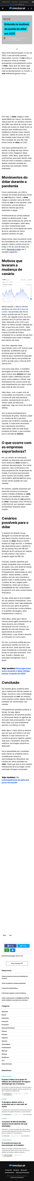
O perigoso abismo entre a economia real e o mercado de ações (14, 1104)
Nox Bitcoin (5, 1057)
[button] (3, 8)
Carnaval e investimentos (10, 988)
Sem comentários (17, 40)
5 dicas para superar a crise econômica (14, 993)
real (10, 935)
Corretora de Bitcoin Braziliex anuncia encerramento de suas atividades (14, 1124)
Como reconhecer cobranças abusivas (14, 983)
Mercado (4, 1051)
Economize (5, 1024)
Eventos (4, 1031)
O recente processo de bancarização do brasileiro (13, 1144)
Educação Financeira (8, 1028)
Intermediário (6, 1044)
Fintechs (4, 1034)
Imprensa (5, 1037)
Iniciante (4, 1041)
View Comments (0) (17, 963)
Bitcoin (4, 1015)
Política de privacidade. (17, 1177)
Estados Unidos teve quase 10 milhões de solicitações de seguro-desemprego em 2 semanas (16, 1081)
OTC (3, 1060)
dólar (4, 935)
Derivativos (5, 1018)
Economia (6, 19)
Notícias (4, 1054)
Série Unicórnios (7, 1064)
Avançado (5, 1011)
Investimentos (6, 1047)
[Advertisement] (17, 95)
